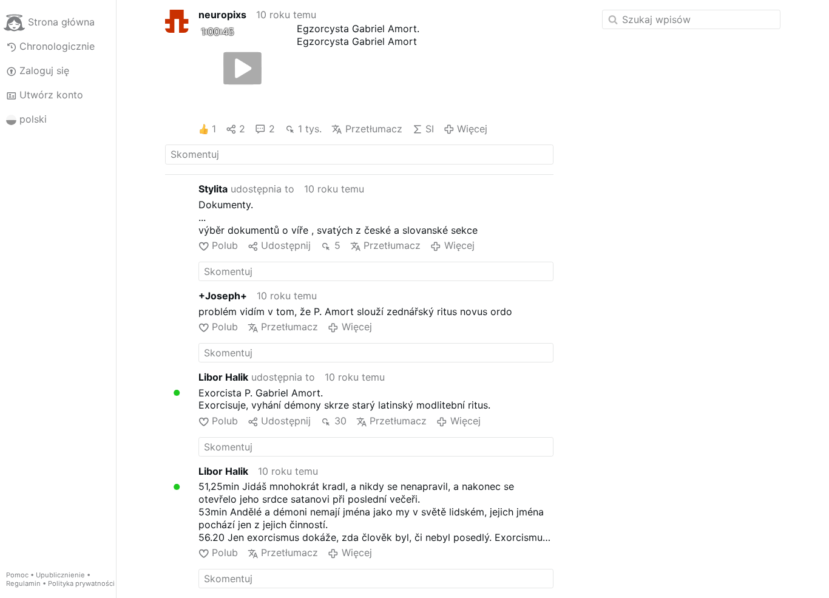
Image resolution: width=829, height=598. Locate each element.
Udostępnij (286, 245)
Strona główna (61, 22)
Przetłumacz (373, 129)
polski (33, 119)
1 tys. (310, 129)
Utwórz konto (51, 95)
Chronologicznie (57, 46)
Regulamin (23, 583)
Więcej (472, 129)
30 (340, 421)
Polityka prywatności (81, 583)
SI (429, 129)
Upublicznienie (60, 575)
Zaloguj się (44, 70)
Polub (225, 245)
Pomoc (17, 575)
